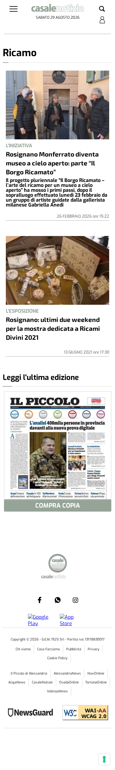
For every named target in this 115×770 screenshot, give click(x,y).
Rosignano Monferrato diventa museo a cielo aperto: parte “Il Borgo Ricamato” (52, 163)
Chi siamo (23, 649)
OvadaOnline (69, 682)
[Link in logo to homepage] (57, 8)
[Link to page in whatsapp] (58, 600)
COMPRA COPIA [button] (57, 505)
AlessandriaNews (67, 673)
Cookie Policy (57, 658)
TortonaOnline (96, 682)
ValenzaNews (57, 691)
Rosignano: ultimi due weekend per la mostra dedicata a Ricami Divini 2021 (53, 328)
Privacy (93, 649)
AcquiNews (16, 682)
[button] (102, 9)
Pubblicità (73, 649)
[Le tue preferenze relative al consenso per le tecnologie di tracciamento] (104, 759)
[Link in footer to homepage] (57, 564)
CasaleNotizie (42, 682)
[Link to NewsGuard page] (32, 713)
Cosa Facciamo (48, 649)
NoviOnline (95, 673)
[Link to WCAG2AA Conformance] (83, 713)
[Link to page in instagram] (75, 600)
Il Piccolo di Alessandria (29, 673)
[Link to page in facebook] (39, 600)
